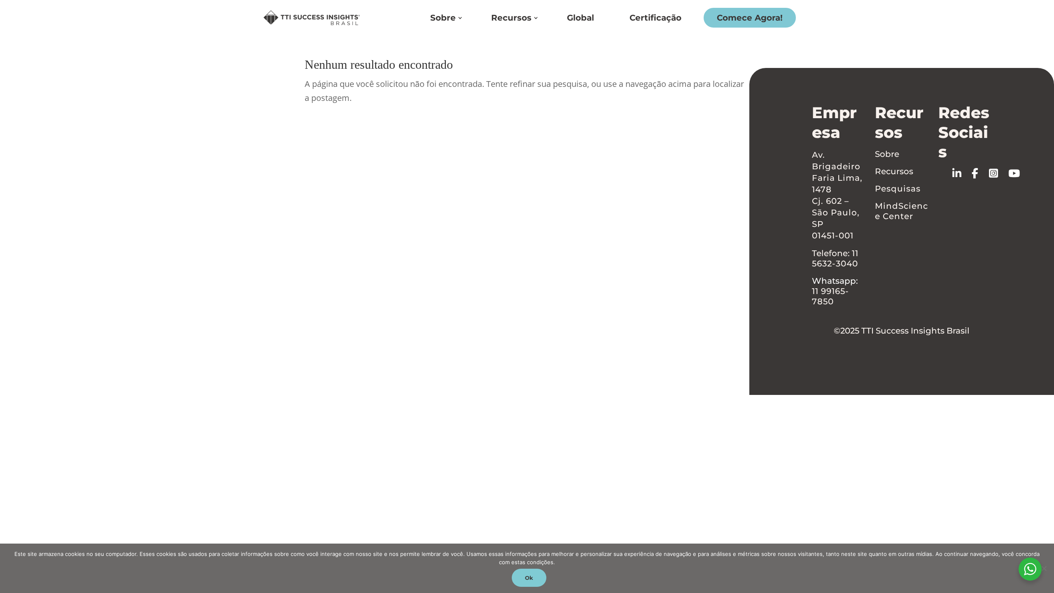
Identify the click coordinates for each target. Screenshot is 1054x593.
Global (580, 18)
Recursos (511, 18)
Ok (529, 577)
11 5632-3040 (835, 258)
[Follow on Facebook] (980, 173)
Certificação (655, 18)
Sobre (443, 18)
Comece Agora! (750, 18)
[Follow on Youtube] (1019, 173)
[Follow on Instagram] (998, 173)
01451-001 (832, 235)
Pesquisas (898, 189)
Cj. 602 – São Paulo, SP (836, 212)
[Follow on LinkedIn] (962, 173)
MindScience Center (901, 211)
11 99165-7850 (830, 296)
